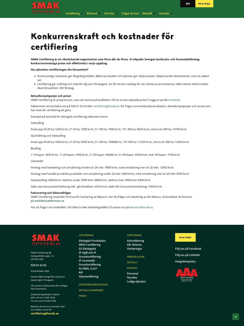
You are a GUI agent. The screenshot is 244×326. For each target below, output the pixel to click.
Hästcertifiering (88, 276)
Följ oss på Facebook (188, 248)
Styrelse (132, 277)
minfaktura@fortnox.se (49, 201)
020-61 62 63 (38, 265)
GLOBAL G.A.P (88, 268)
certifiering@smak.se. (106, 106)
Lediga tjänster (136, 281)
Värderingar (134, 248)
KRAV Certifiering (89, 244)
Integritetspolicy (185, 261)
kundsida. (175, 100)
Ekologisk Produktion (92, 241)
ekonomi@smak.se (141, 207)
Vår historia (134, 244)
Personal (132, 273)
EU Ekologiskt (87, 248)
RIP (81, 272)
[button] (74, 13)
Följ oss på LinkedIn (187, 255)
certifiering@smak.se (45, 313)
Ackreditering (135, 241)
